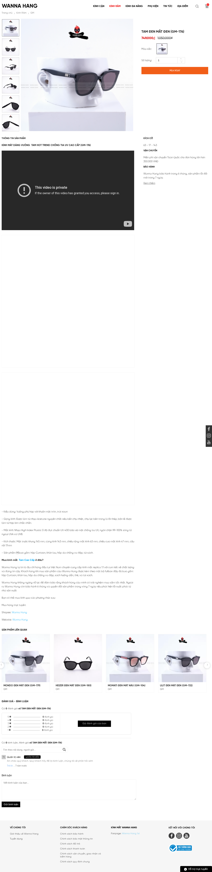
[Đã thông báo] (189, 848)
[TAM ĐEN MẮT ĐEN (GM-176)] (10, 35)
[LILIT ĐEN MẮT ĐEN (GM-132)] (182, 658)
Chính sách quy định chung (75, 862)
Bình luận (7, 775)
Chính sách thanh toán (72, 849)
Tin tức (167, 6)
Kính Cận (98, 6)
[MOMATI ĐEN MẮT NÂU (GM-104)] (130, 658)
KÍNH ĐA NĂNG (134, 6)
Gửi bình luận (11, 804)
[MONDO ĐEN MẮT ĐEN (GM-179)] (26, 658)
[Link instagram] (209, 436)
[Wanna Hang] (20, 4)
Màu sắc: (146, 49)
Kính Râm (115, 6)
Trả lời (10, 766)
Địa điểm (182, 6)
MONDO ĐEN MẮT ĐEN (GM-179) (21, 685)
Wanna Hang (20, 620)
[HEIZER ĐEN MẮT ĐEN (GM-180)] (78, 658)
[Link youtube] (209, 429)
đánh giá (48, 717)
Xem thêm (149, 183)
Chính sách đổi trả (70, 844)
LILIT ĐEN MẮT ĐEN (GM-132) (176, 685)
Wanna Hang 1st (131, 833)
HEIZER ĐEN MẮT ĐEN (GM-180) (73, 685)
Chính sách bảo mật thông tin (76, 839)
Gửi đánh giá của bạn (94, 723)
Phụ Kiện (153, 6)
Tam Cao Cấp (26, 560)
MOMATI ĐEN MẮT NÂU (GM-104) (126, 685)
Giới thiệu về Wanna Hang (24, 834)
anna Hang (20, 612)
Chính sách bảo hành (71, 834)
